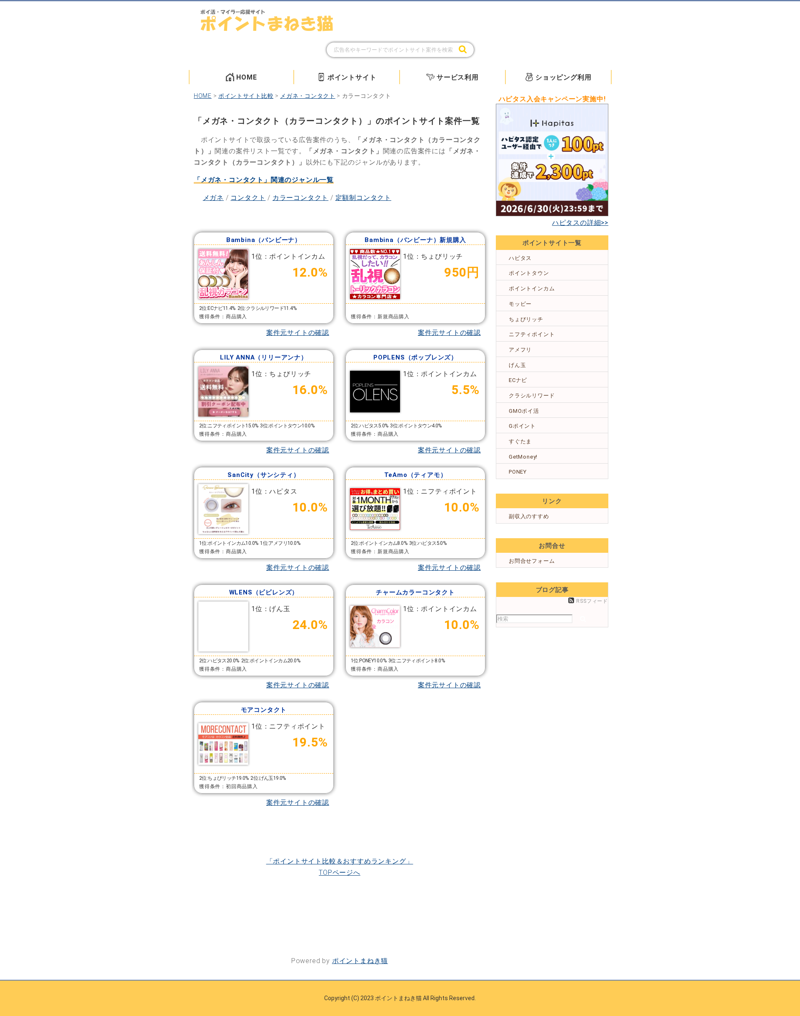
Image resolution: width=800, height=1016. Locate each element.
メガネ (213, 198)
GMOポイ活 (524, 411)
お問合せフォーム (532, 561)
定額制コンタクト (363, 198)
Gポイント (522, 426)
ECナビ (518, 380)
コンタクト (247, 198)
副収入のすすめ (529, 516)
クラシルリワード (532, 395)
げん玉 (517, 365)
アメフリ (520, 350)
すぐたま (520, 441)
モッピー (520, 304)
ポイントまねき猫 (360, 961)
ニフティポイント (532, 334)
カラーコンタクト (300, 198)
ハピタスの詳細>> (580, 223)
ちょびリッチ (526, 319)
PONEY (518, 472)
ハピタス (520, 258)
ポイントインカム (532, 288)
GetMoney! (523, 457)
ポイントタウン (529, 273)
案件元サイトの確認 (297, 333)
